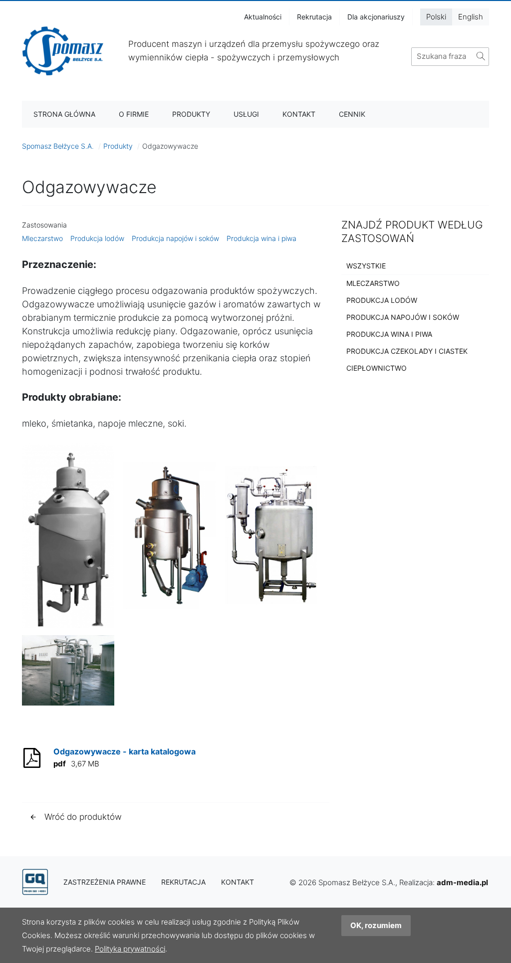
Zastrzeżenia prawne (104, 882)
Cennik (352, 114)
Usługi (246, 114)
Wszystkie (366, 265)
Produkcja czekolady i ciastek (407, 351)
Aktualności (262, 16)
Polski (436, 16)
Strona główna (64, 114)
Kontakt (298, 114)
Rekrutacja (314, 16)
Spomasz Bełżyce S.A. (58, 146)
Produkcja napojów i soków (175, 238)
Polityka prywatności (130, 949)
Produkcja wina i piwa (261, 238)
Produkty (191, 114)
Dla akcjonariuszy (376, 16)
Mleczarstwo (42, 238)
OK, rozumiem (376, 925)
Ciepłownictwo (376, 368)
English (470, 16)
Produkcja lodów (97, 238)
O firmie (134, 114)
